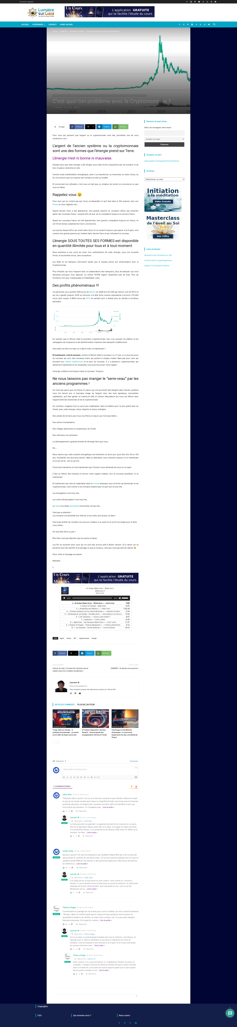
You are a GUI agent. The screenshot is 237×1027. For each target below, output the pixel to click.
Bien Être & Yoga (117, 727)
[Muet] (120, 598)
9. (93, 625)
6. (93, 617)
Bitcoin (92, 292)
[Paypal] (195, 1)
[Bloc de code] (88, 777)
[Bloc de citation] (84, 777)
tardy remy (88, 878)
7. (93, 619)
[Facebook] (187, 1)
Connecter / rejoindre (26, 2)
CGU (40, 1015)
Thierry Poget (89, 934)
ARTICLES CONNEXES (64, 704)
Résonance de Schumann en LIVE (158, 255)
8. (93, 622)
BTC (88, 298)
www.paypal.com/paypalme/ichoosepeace (161, 161)
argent (62, 638)
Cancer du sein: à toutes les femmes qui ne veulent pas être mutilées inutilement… (70, 669)
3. (93, 608)
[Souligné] (71, 777)
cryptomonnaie (84, 638)
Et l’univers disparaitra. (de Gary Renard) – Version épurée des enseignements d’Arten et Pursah (94, 732)
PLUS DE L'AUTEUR (86, 704)
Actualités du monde (77, 31)
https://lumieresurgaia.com (78, 686)
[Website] (211, 1)
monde (96, 483)
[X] (207, 1)
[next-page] (58, 742)
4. (93, 611)
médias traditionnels (74, 361)
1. (93, 603)
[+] (98, 777)
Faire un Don (66, 24)
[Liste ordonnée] (77, 777)
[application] (95, 598)
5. (93, 614)
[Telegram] (199, 1)
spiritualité (74, 506)
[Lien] (91, 777)
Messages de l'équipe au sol (137, 95)
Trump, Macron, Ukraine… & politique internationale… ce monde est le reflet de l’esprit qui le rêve (66, 732)
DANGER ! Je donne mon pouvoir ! (124, 668)
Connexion (133, 761)
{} (95, 777)
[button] (214, 24)
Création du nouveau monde (84, 95)
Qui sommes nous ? (82, 1015)
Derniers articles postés (102, 95)
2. (93, 606)
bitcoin (69, 638)
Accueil (25, 24)
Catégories (37, 24)
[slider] (125, 598)
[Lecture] (64, 598)
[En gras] (64, 777)
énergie (94, 638)
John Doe (88, 821)
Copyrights (43, 1006)
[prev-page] (54, 742)
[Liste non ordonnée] (81, 777)
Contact (53, 24)
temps (55, 204)
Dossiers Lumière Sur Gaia (119, 95)
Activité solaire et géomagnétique (158, 260)
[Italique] (67, 777)
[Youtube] (215, 1)
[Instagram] (191, 1)
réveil (57, 506)
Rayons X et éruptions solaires (156, 265)
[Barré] (74, 777)
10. (93, 628)
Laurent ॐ (58, 107)
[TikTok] (203, 1)
